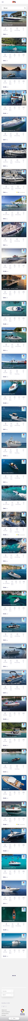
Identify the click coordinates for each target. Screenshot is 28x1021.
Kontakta (4, 1015)
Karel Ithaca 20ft (7, 420)
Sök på (5, 8)
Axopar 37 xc (6, 710)
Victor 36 (5, 762)
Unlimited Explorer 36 (8, 920)
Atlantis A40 (6, 789)
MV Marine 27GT (7, 525)
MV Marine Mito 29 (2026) (10, 736)
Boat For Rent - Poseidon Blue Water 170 (14, 341)
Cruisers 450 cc (7, 815)
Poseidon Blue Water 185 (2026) (11, 683)
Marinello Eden (7, 499)
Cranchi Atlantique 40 (9, 394)
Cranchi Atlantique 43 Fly (9, 604)
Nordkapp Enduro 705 (9, 552)
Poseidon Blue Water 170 (9, 183)
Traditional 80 (6, 446)
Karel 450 (5, 209)
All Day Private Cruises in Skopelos (12, 77)
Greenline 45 (6, 947)
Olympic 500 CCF (7, 25)
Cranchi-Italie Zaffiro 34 (9, 868)
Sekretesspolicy (5, 1013)
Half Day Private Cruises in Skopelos (12, 51)
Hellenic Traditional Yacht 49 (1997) (12, 104)
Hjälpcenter (4, 1010)
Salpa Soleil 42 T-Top (8, 578)
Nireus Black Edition (8, 473)
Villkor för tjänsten (6, 1011)
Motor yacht (6, 315)
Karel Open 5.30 (7, 631)
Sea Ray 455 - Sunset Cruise (10, 288)
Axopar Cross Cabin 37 (9, 262)
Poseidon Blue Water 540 (9, 156)
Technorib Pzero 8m (8, 367)
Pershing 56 (7, 841)
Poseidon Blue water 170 (9, 235)
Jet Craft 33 (6, 894)
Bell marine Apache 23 (9, 130)
